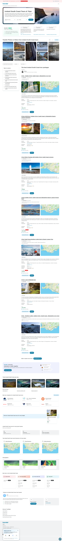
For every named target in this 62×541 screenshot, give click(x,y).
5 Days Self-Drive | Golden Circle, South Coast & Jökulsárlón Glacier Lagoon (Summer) (39, 34)
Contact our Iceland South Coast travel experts (11, 88)
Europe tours (5, 5)
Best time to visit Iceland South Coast (10, 86)
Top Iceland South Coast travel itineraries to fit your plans (11, 83)
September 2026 (20, 480)
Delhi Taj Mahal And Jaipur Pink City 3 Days (9, 515)
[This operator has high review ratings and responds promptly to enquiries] (32, 145)
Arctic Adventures (29, 104)
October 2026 (20, 483)
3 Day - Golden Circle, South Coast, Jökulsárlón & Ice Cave (26, 34)
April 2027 (48, 483)
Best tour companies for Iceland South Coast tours (11, 75)
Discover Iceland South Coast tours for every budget (11, 78)
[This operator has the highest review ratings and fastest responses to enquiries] (33, 104)
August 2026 (5, 480)
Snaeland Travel (29, 268)
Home (3, 5)
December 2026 (35, 480)
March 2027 (48, 480)
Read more (22, 33)
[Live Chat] (60, 539)
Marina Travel (29, 145)
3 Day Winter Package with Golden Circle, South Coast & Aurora (51, 34)
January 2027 (35, 483)
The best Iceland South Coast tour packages (10, 71)
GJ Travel (28, 304)
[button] (40, 109)
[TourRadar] (6, 3)
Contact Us (4, 525)
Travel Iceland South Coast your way (10, 73)
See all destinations (29, 102)
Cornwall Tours (5, 512)
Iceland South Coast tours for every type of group (11, 80)
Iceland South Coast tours (14, 5)
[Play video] (8, 51)
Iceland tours (9, 5)
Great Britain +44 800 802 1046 (7, 528)
